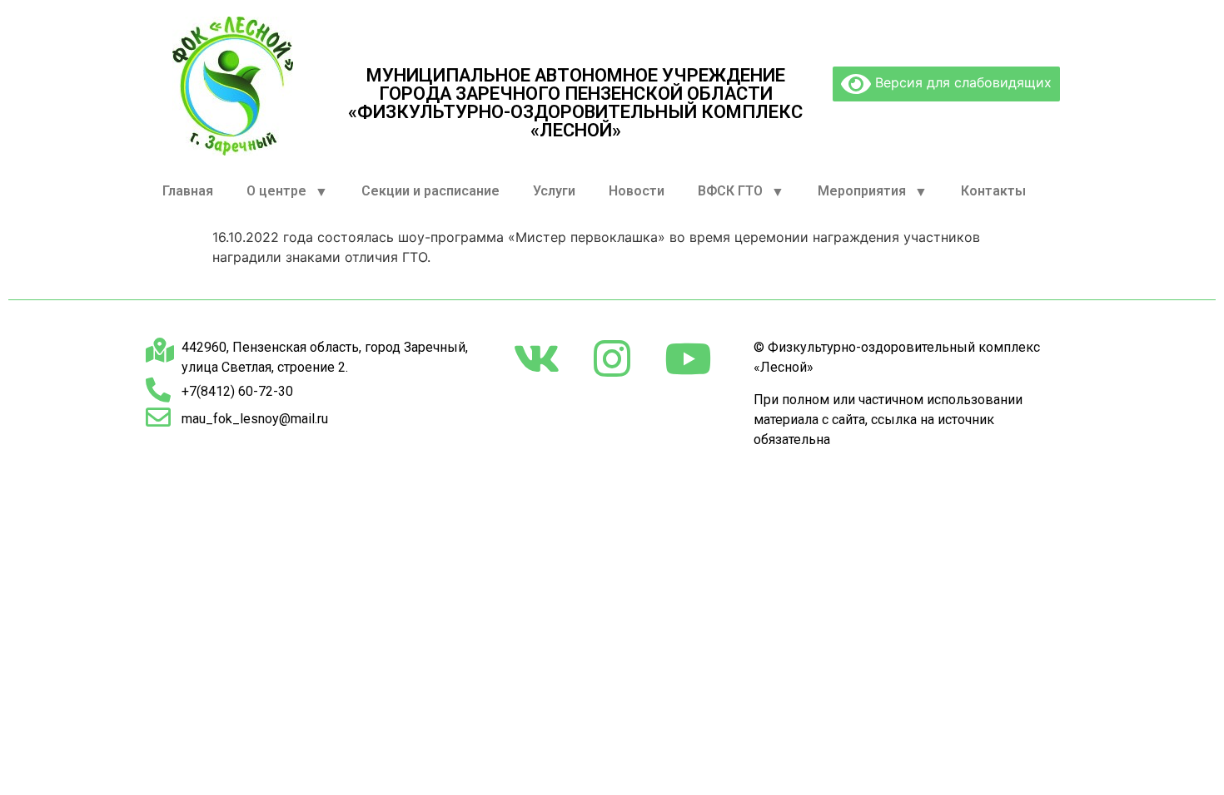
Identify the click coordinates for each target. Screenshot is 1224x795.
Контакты (993, 191)
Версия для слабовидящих (961, 82)
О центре (276, 191)
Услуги (554, 191)
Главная (187, 191)
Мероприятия (862, 191)
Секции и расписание (430, 191)
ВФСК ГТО (730, 191)
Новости (636, 191)
